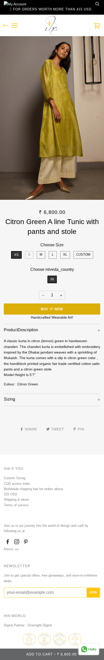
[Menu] (14, 26)
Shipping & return (16, 499)
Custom (83, 254)
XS (16, 255)
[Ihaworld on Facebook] (7, 542)
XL (65, 254)
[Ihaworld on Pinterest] (26, 542)
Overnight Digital (40, 625)
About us (11, 549)
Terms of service (16, 505)
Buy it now (52, 309)
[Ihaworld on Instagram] (16, 542)
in (52, 279)
